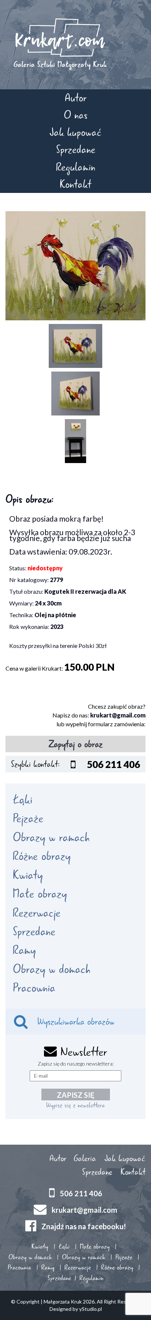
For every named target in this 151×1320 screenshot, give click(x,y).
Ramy (24, 950)
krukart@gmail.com (118, 715)
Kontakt (75, 184)
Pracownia (34, 988)
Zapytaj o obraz (76, 744)
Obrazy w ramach (51, 837)
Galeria (85, 1158)
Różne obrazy (41, 856)
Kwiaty (28, 875)
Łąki (22, 799)
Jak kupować (75, 132)
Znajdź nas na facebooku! (83, 1226)
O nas (76, 115)
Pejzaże (28, 818)
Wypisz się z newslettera (75, 1105)
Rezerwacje (36, 913)
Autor (75, 98)
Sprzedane (75, 149)
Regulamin (75, 167)
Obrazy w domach (51, 969)
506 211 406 (81, 1193)
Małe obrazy (40, 893)
